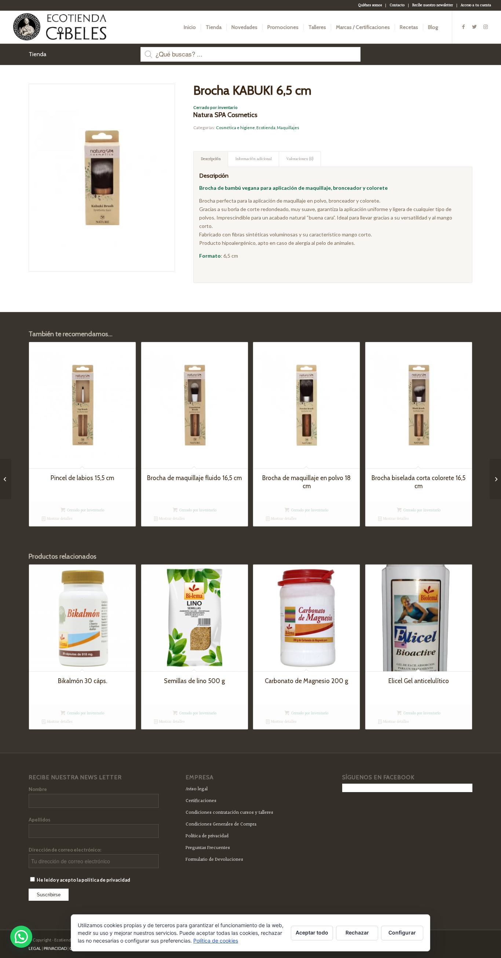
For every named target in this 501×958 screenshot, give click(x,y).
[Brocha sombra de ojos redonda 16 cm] (5, 479)
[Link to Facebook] (463, 26)
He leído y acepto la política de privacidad (83, 880)
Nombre (38, 789)
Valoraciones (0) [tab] (300, 159)
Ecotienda (265, 127)
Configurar (402, 932)
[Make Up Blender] (495, 479)
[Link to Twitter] (474, 26)
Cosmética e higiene (235, 127)
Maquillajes (288, 127)
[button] (21, 937)
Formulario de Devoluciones (214, 859)
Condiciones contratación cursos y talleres (229, 812)
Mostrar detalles (58, 519)
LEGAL (35, 948)
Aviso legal (197, 789)
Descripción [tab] (211, 159)
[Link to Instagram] (485, 26)
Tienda (37, 54)
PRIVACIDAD (55, 948)
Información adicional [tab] (253, 159)
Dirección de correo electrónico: (65, 850)
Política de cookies (215, 940)
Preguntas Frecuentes (208, 848)
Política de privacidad (207, 836)
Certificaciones (201, 801)
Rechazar (357, 932)
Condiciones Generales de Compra (221, 824)
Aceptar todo (312, 932)
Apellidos (39, 820)
